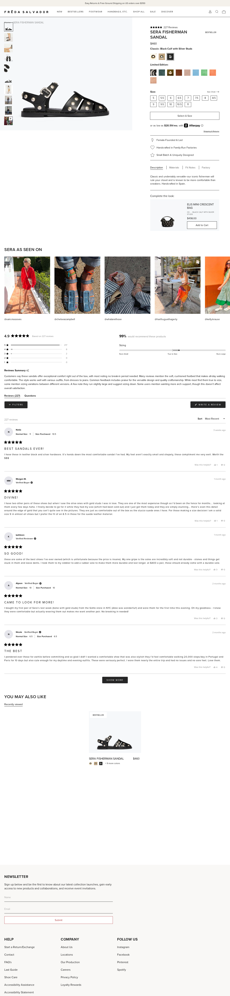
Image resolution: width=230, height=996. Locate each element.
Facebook (123, 955)
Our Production (70, 962)
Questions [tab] (30, 396)
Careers (65, 970)
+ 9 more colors (112, 763)
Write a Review (212, 405)
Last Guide (11, 970)
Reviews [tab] (12, 396)
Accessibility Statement (19, 992)
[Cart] (224, 11)
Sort (200, 418)
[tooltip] (27, 370)
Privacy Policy (69, 977)
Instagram (123, 947)
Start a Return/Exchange (19, 947)
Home (7, 22)
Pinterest (122, 962)
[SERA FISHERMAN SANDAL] (115, 732)
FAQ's (8, 962)
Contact (9, 955)
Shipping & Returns (211, 131)
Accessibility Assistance (19, 985)
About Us (66, 947)
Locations (67, 955)
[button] (184, 27)
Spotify (121, 970)
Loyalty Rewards (71, 985)
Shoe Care (10, 977)
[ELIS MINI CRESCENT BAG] (167, 215)
